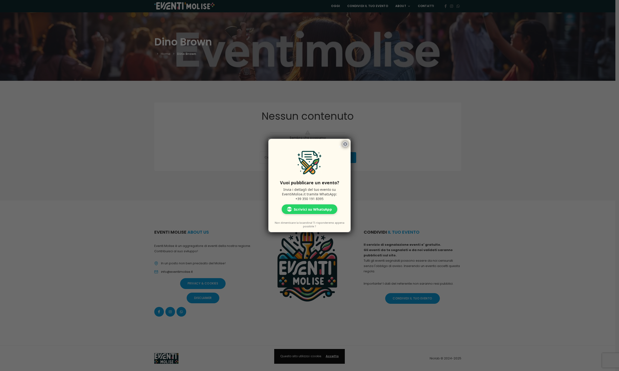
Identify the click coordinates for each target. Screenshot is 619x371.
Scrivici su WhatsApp (309, 209)
